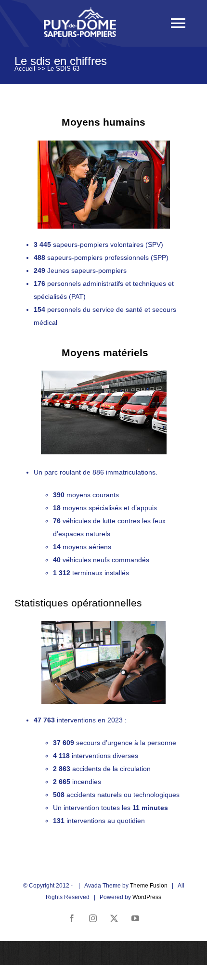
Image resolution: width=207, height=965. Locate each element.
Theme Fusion (149, 885)
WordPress (146, 897)
